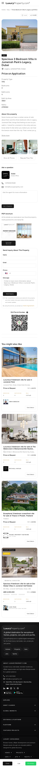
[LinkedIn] (4, 688)
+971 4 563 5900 (11, 676)
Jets (6, 654)
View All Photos (29, 47)
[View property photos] (20, 35)
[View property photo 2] (14, 147)
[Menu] (3, 3)
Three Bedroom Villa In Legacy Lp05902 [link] (24, 10)
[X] (14, 688)
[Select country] (6, 273)
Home (4, 10)
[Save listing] (34, 349)
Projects (17, 649)
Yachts (14, 654)
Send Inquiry (10, 294)
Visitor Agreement (28, 306)
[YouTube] (7, 688)
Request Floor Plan (26, 158)
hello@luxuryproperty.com (14, 679)
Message (6, 278)
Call (19, 763)
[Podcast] (18, 688)
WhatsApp (30, 763)
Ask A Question (7, 206)
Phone (5, 270)
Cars (25, 649)
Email (4, 262)
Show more (6, 136)
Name (5, 255)
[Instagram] (11, 688)
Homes (7, 649)
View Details (30, 407)
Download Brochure (9, 243)
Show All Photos (9, 158)
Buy (8, 10)
